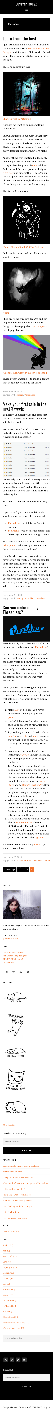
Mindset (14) (9, 1289)
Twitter (24, 754)
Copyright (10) (10, 1267)
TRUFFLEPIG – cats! (13, 959)
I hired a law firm (11, 1212)
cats (34, 165)
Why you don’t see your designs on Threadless (25, 1183)
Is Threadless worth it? (14, 1189)
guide (39, 837)
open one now (24, 822)
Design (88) (8, 1272)
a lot (16, 709)
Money (19, 598)
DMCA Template (11, 1231)
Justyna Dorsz (26, 4)
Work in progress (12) (13, 1328)
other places (10, 545)
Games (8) (7, 1278)
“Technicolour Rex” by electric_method (25, 372)
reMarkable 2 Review (13, 1171)
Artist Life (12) (9, 1256)
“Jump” (6, 312)
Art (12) (6, 1250)
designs (12, 735)
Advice (19, 860)
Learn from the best (19, 38)
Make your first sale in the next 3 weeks (24, 406)
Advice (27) (8, 1245)
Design (19, 394)
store (37, 844)
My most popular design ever (17, 1200)
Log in (46, 1407)
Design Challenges (32, 784)
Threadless (29, 394)
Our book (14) (9, 1300)
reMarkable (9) (10, 1306)
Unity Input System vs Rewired (18, 1177)
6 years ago (37, 326)
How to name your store (15, 1218)
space (36, 735)
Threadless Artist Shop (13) (16, 1322)
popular (12, 717)
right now (8, 172)
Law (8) (6, 1284)
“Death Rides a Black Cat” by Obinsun (23, 247)
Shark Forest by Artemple (17, 118)
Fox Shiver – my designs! (15, 955)
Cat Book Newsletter (13, 952)
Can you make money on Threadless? (23, 609)
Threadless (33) (10, 1317)
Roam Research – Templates (17, 1194)
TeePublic (13, 530)
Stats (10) (7, 1311)
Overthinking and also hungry (17, 1206)
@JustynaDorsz (10, 938)
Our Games (8, 962)
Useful (46, 860)
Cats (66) (7, 1261)
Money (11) (8, 1295)
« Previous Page (9, 870)
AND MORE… (9, 1124)
